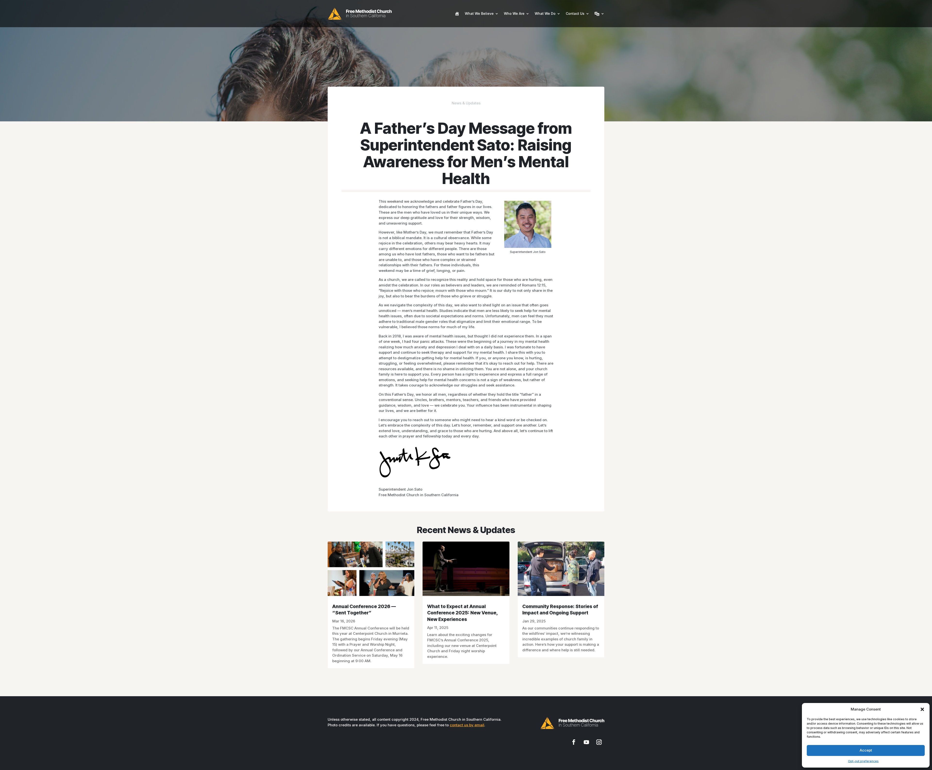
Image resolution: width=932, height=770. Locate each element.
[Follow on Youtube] (586, 742)
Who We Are (514, 13)
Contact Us (575, 13)
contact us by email (467, 725)
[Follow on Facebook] (573, 742)
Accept (866, 750)
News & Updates (466, 103)
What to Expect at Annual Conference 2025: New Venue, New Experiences (462, 612)
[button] (922, 709)
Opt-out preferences (863, 761)
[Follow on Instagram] (599, 742)
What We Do (545, 13)
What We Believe (479, 13)
